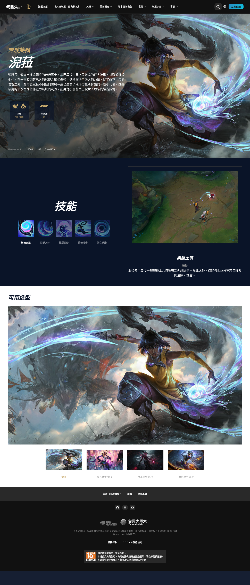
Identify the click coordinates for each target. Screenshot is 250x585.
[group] (64, 232)
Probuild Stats (50, 149)
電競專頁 (142, 494)
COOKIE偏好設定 (132, 542)
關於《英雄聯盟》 (112, 494)
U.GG (39, 149)
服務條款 (112, 542)
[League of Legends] (29, 6)
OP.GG (30, 149)
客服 (129, 494)
